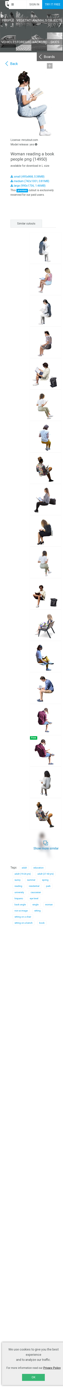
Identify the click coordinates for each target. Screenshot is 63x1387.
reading (18, 886)
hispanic (19, 898)
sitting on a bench (24, 923)
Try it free (52, 4)
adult (24, 867)
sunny (17, 880)
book (42, 923)
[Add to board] (49, 66)
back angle (20, 904)
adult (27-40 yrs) (45, 874)
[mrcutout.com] (4, 4)
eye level (34, 898)
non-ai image (21, 910)
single (35, 904)
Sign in (34, 4)
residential (34, 886)
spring (45, 880)
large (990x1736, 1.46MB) (29, 185)
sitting (37, 910)
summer (31, 880)
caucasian (36, 892)
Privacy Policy (52, 1368)
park (48, 886)
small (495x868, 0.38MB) (28, 176)
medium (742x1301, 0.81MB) (31, 181)
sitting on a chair (23, 916)
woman (49, 904)
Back (14, 64)
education (38, 867)
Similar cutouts (26, 223)
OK (33, 1377)
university (19, 892)
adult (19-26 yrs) (23, 874)
